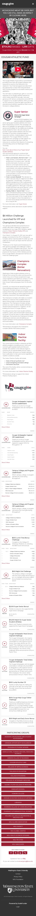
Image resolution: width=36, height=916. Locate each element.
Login (18, 907)
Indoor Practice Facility (26, 371)
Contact (18, 874)
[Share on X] (15, 852)
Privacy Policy (18, 876)
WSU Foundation (18, 879)
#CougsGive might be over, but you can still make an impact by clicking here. (18, 12)
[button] (25, 852)
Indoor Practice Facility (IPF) (16, 231)
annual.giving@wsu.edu (25, 861)
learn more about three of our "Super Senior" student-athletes (16, 150)
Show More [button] (6, 427)
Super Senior (23, 204)
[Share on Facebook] (11, 852)
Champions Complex (9, 233)
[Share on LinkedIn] (20, 852)
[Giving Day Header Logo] (7, 4)
